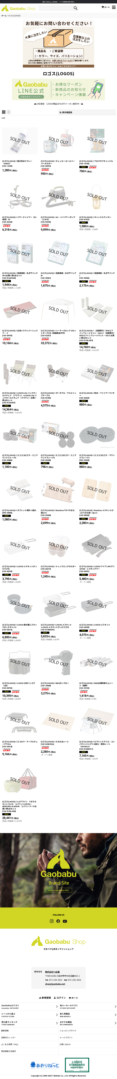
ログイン (61, 997)
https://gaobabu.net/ (58, 890)
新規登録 (46, 997)
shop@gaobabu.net (55, 983)
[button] (114, 7)
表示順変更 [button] (67, 112)
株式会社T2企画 (52, 971)
